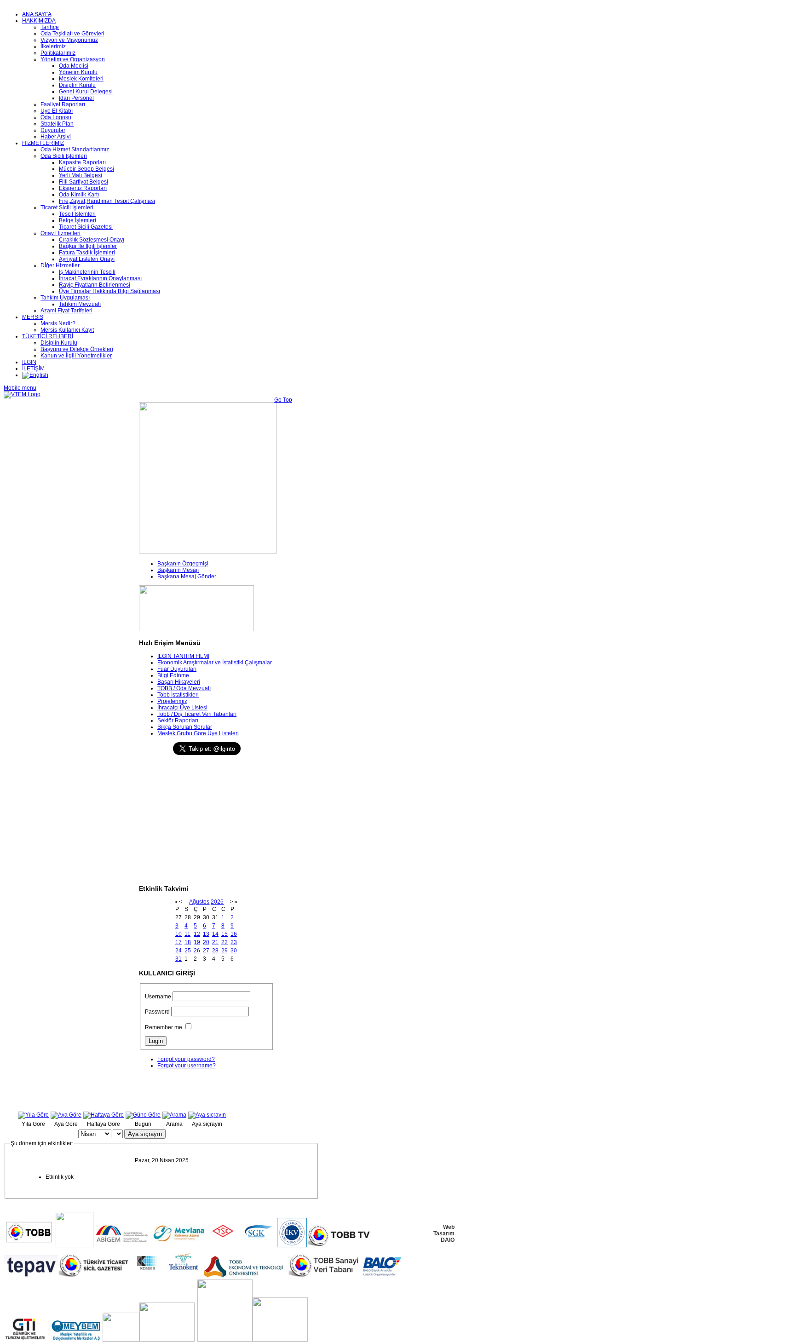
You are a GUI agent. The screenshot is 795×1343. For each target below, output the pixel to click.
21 (215, 942)
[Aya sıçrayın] (207, 1115)
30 (233, 950)
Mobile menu (20, 388)
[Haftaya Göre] (103, 1115)
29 (224, 950)
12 (197, 934)
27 (206, 950)
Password (157, 1012)
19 (197, 942)
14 (215, 934)
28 (215, 950)
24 (178, 950)
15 (224, 934)
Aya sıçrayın (145, 1133)
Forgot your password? (186, 1059)
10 (178, 934)
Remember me (163, 1027)
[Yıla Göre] (33, 1115)
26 (197, 950)
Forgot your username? (186, 1065)
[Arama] (174, 1115)
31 (178, 959)
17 (178, 942)
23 (233, 942)
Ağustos (199, 902)
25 (187, 950)
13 (206, 934)
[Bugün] (143, 1115)
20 (206, 942)
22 (224, 942)
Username (158, 996)
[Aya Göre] (66, 1115)
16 (233, 934)
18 (187, 942)
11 (187, 934)
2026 (217, 902)
